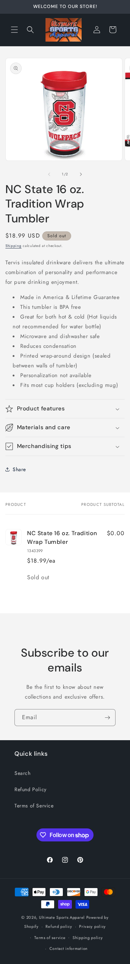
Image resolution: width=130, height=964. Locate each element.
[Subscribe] (107, 717)
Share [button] (19, 469)
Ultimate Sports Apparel (62, 917)
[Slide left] (49, 174)
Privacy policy (92, 926)
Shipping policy (88, 937)
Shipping (13, 245)
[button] (14, 30)
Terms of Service (34, 805)
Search (22, 773)
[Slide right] (81, 174)
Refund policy (59, 926)
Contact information (68, 948)
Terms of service (49, 937)
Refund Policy (30, 789)
